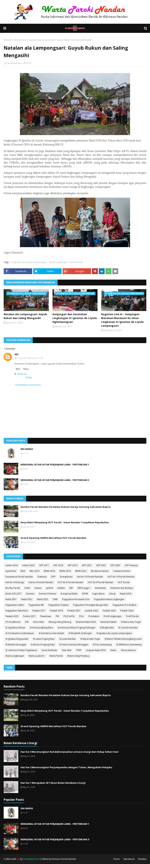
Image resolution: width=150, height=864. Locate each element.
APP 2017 (44, 565)
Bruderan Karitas (100, 571)
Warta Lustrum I (37, 655)
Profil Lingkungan (112, 616)
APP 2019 (72, 565)
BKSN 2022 (81, 571)
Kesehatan (100, 588)
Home (116, 859)
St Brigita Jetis (107, 627)
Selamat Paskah (108, 621)
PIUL (81, 616)
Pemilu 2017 (29, 616)
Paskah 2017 (38, 610)
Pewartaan (45, 616)
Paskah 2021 (74, 610)
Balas (18, 369)
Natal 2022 (26, 599)
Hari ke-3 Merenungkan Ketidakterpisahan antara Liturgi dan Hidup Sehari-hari (69, 751)
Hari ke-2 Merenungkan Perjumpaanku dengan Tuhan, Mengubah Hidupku (66, 767)
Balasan (22, 374)
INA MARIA (26, 449)
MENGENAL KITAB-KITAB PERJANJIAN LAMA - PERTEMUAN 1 (54, 464)
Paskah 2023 (109, 610)
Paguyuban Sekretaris (16, 610)
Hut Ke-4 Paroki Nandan (41, 582)
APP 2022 (101, 565)
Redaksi (142, 859)
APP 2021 (87, 565)
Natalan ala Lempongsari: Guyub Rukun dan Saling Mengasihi (25, 316)
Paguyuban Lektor (14, 604)
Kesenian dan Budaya (121, 588)
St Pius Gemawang (102, 644)
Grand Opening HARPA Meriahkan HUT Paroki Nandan (53, 537)
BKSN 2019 (65, 571)
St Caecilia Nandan (128, 627)
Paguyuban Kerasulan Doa (75, 599)
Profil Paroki (132, 616)
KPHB (85, 593)
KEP (71, 588)
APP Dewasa (131, 565)
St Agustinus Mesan (15, 627)
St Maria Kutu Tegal (130, 621)
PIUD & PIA (69, 616)
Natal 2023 (42, 599)
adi (16, 354)
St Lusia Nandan (67, 638)
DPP (53, 576)
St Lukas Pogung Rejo (44, 638)
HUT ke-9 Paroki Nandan (100, 582)
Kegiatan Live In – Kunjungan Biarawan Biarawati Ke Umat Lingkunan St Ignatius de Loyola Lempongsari (122, 319)
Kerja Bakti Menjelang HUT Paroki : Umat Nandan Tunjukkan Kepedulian (64, 522)
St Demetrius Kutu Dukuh (51, 633)
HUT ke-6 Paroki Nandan (70, 582)
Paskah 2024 (126, 610)
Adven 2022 (28, 565)
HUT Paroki (124, 582)
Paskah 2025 (11, 616)
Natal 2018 (125, 593)
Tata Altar (67, 650)
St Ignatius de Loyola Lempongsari (29, 262)
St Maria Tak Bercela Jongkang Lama (123, 638)
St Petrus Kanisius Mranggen (73, 644)
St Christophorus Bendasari (19, 633)
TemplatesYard (31, 859)
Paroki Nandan (14, 63)
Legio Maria (98, 593)
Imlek (27, 588)
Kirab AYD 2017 (13, 593)
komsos (30, 593)
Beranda (8, 39)
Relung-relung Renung (60, 621)
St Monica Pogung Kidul (43, 644)
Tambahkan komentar (28, 385)
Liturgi (112, 593)
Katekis (61, 588)
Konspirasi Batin (69, 593)
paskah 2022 (91, 610)
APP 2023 (115, 565)
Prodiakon (93, 616)
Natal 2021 (11, 599)
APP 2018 (58, 565)
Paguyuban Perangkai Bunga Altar (90, 604)
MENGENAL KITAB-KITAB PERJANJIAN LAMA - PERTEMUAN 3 (54, 480)
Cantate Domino (121, 571)
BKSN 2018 (49, 571)
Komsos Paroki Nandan (64, 859)
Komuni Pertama (47, 593)
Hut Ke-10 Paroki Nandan (90, 576)
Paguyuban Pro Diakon (124, 604)
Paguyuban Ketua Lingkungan (109, 599)
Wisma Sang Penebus (78, 655)
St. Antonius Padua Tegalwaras (21, 650)
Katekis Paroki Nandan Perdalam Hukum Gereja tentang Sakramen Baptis (65, 506)
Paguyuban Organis (58, 604)
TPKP (78, 650)
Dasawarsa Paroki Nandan (19, 576)
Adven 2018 (11, 565)
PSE (27, 621)
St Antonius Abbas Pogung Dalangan (76, 627)
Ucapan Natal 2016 (96, 650)
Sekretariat (129, 859)
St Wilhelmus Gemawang (128, 644)
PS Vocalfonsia (12, 621)
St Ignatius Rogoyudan (16, 638)
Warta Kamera (128, 650)
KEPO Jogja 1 (84, 588)
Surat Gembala (49, 650)
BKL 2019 (34, 571)
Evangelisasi (66, 576)
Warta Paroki (21, 39)
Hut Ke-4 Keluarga (14, 582)
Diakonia (42, 576)
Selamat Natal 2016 (86, 621)
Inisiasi (38, 588)
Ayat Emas (10, 571)
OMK (55, 599)
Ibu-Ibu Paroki (12, 588)
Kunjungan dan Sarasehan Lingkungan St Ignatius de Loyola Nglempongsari (74, 318)
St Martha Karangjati (15, 644)
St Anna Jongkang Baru (41, 627)
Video (113, 650)
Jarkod (49, 588)
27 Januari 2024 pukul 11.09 (30, 358)
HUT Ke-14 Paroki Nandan (121, 576)
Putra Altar (38, 621)
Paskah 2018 (56, 610)
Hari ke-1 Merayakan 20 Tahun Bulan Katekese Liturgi (53, 782)
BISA (23, 571)
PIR (57, 616)
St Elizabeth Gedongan (80, 633)
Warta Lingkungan (58, 262)
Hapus (26, 369)
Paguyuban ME (36, 604)
